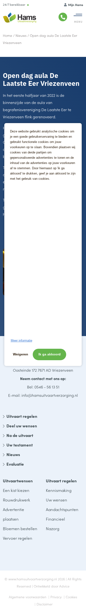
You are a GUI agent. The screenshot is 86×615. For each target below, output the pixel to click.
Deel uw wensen (21, 426)
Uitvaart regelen (21, 416)
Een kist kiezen (16, 490)
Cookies (71, 596)
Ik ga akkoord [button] (49, 354)
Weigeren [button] (20, 354)
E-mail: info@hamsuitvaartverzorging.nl (43, 395)
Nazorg (52, 528)
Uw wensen (56, 500)
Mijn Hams (75, 4)
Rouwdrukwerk (16, 500)
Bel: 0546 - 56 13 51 (43, 386)
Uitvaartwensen (18, 481)
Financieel (55, 519)
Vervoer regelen (17, 538)
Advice (64, 586)
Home (7, 35)
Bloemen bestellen (20, 528)
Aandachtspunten (62, 509)
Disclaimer (45, 604)
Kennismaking (58, 490)
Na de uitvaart (19, 435)
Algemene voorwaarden (27, 596)
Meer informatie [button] (21, 340)
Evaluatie (15, 464)
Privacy (56, 596)
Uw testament (19, 445)
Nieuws (21, 35)
